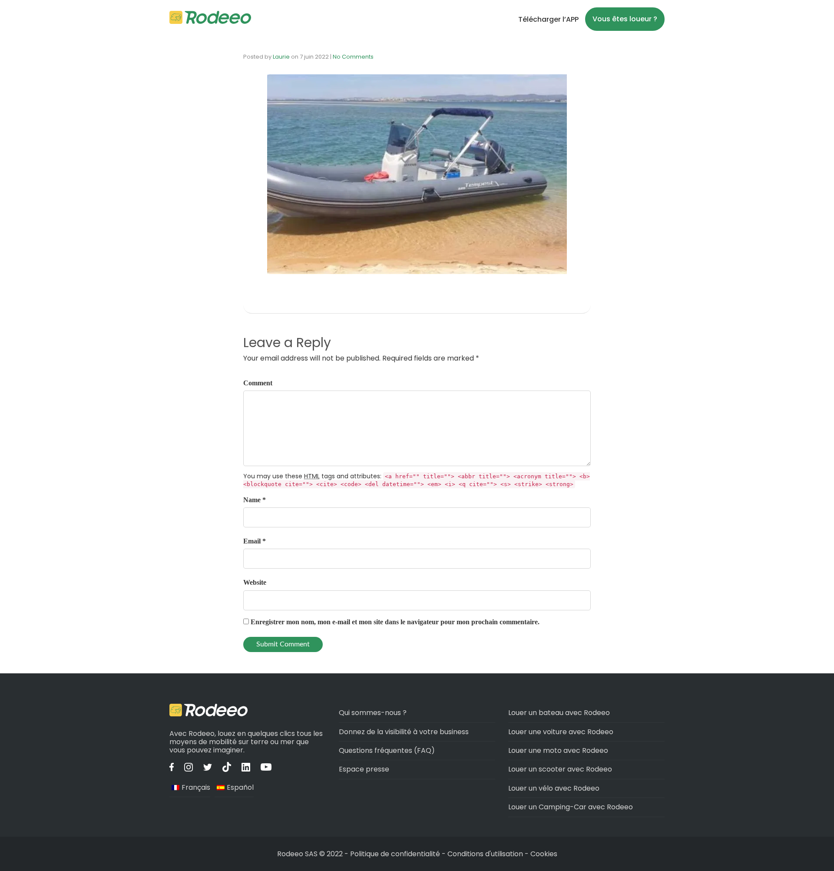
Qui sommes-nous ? (373, 713)
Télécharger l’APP (548, 19)
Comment (257, 383)
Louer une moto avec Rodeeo (558, 750)
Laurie (281, 57)
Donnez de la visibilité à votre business (404, 732)
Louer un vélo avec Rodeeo (553, 788)
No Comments (353, 57)
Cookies (543, 854)
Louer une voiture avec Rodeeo (560, 732)
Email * (254, 541)
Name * (254, 499)
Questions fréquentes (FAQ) (387, 750)
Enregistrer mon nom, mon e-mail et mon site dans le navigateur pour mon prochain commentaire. (395, 622)
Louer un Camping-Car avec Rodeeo (570, 807)
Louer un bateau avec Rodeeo (559, 713)
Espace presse (364, 769)
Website (254, 582)
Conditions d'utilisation (485, 854)
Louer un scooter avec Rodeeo (560, 769)
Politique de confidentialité (396, 854)
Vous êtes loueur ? (624, 19)
